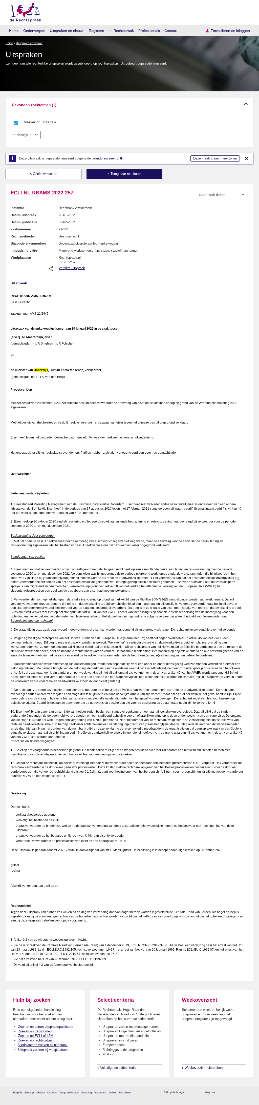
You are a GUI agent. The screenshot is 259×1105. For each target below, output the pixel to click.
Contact (170, 31)
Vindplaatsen (21, 257)
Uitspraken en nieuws (67, 31)
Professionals (149, 31)
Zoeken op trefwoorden (35, 1031)
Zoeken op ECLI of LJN (35, 1036)
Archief (113, 1092)
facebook (226, 1092)
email (196, 1092)
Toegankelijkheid (69, 1092)
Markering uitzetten (40, 122)
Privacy (40, 1092)
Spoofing (86, 1092)
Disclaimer (125, 1092)
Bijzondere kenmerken (28, 243)
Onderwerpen (34, 31)
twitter (219, 1092)
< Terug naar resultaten (124, 174)
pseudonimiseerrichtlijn (108, 158)
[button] (129, 105)
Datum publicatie (24, 222)
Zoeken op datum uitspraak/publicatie (45, 1027)
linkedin (239, 1092)
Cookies (52, 1092)
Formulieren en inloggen (230, 31)
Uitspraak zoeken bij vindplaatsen (43, 1050)
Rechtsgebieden (23, 236)
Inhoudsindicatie (24, 250)
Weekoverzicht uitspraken (204, 1068)
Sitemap (29, 1092)
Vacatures (100, 1092)
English (17, 1092)
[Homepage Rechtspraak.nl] (23, 11)
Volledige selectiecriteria (118, 1068)
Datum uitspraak (23, 215)
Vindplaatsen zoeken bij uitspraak (43, 1045)
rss (189, 1092)
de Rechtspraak (121, 31)
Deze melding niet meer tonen (215, 158)
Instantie (17, 208)
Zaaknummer (21, 229)
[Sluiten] (247, 158)
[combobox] (221, 194)
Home (14, 31)
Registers (96, 31)
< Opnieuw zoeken (43, 174)
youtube (245, 1092)
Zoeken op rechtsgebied (35, 1040)
